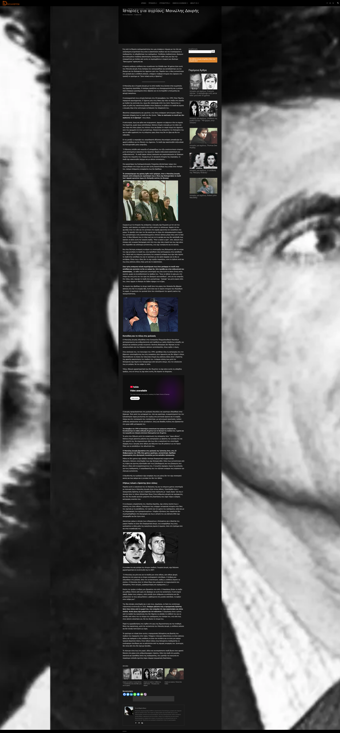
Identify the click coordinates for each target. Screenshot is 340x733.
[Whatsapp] (134, 694)
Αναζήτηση (193, 49)
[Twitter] (333, 3)
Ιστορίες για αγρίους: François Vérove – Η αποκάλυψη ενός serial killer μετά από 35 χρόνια (132, 683)
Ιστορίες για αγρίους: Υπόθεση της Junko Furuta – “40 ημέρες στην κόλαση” (152, 683)
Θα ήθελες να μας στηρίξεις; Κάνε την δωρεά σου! (202, 60)
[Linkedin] (131, 694)
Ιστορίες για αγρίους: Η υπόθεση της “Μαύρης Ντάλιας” (203, 171)
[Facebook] (327, 3)
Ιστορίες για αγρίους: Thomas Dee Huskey (203, 146)
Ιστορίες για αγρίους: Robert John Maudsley (203, 196)
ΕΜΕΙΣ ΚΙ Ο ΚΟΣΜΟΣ (179, 3)
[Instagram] (330, 3)
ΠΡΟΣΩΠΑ (152, 3)
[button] (338, 3)
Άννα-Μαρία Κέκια (129, 14)
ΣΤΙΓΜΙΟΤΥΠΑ (164, 3)
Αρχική (143, 3)
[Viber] (145, 694)
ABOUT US (193, 3)
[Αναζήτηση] (213, 51)
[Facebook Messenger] (138, 694)
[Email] (141, 694)
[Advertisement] (170, 28)
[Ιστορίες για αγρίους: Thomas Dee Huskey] (174, 673)
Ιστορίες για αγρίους (139, 9)
